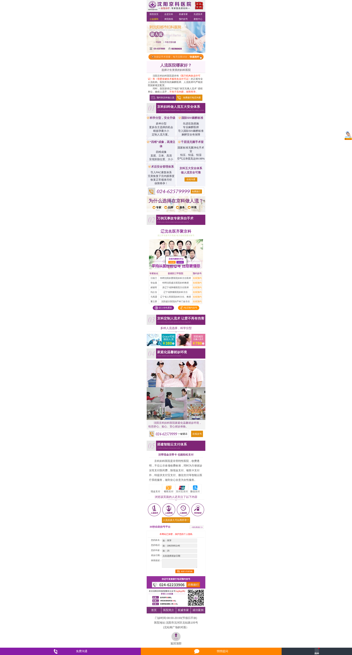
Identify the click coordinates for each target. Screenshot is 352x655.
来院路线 (168, 19)
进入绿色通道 (165, 307)
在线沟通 (190, 179)
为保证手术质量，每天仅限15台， (176, 56)
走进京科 (168, 14)
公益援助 (154, 19)
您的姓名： (156, 540)
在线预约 (197, 278)
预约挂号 (183, 19)
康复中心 (198, 19)
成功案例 (197, 610)
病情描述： (156, 560)
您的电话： (156, 545)
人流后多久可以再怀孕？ (176, 520)
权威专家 (183, 14)
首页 (154, 610)
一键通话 (182, 434)
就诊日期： (156, 555)
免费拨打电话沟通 (192, 97)
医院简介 (168, 610)
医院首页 (154, 14)
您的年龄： (156, 550)
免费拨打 (196, 191)
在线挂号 (197, 434)
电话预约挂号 (190, 307)
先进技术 (198, 14)
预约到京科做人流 (165, 97)
